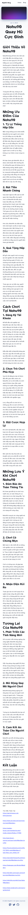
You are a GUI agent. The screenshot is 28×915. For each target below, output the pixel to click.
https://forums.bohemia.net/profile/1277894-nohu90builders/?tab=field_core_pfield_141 (14, 850)
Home (19, 2)
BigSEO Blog (6, 3)
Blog (24, 2)
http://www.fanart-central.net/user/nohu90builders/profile (14, 840)
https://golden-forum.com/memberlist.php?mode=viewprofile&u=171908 (12, 830)
